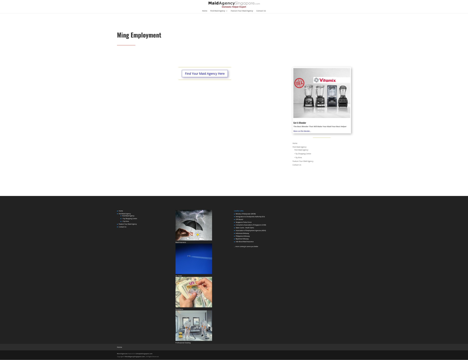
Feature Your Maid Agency (242, 11)
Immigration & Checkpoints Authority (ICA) (250, 217)
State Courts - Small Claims (245, 228)
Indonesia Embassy (242, 233)
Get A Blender (299, 122)
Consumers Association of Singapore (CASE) (251, 225)
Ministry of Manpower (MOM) (246, 214)
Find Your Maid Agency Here (205, 73)
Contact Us (261, 11)
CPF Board (239, 219)
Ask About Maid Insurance (245, 242)
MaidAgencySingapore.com (135, 356)
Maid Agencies (122, 354)
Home (204, 11)
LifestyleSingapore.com (144, 354)
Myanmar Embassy (242, 239)
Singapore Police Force (244, 222)
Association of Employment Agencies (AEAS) (251, 230)
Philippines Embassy (243, 236)
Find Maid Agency (217, 11)
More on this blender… (302, 131)
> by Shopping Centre (302, 153)
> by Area (298, 157)
